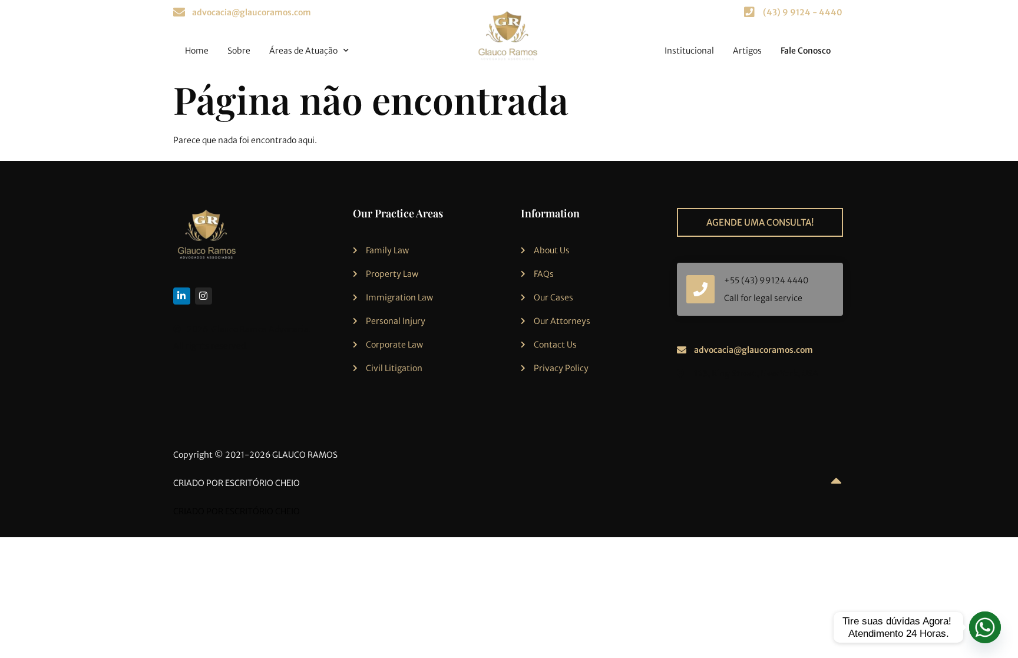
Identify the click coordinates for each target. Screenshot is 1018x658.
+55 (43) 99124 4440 (766, 280)
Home (197, 50)
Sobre (238, 50)
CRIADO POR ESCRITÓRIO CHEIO (236, 483)
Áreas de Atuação (303, 50)
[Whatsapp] (985, 627)
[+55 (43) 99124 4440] (700, 289)
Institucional (689, 50)
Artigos (747, 50)
